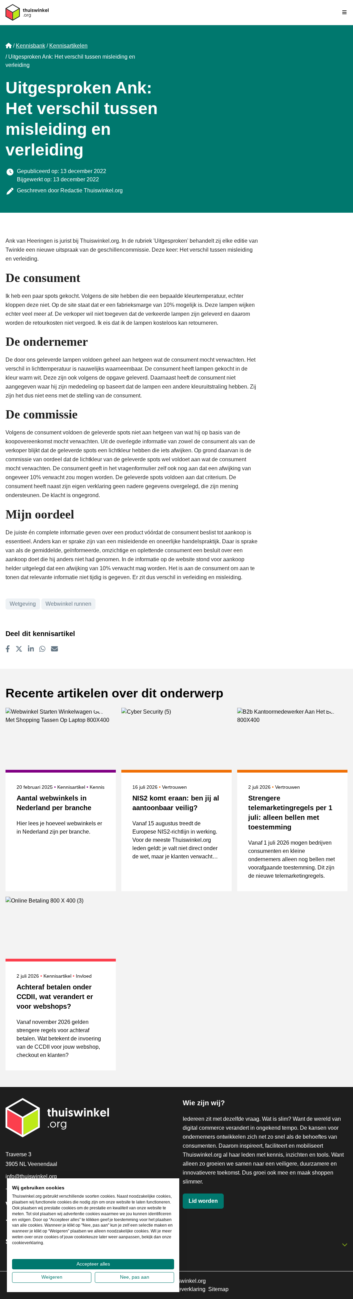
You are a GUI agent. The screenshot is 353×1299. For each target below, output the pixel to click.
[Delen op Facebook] (8, 648)
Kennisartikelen (68, 46)
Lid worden (203, 1201)
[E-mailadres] (54, 648)
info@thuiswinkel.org (31, 1176)
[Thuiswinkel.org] (27, 12)
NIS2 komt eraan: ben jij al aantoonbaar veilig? (175, 803)
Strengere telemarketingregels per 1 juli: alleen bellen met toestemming (290, 812)
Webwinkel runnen (68, 604)
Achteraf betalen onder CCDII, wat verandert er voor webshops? (55, 996)
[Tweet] (19, 648)
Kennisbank (30, 46)
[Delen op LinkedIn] (31, 648)
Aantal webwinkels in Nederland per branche (54, 803)
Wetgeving (23, 604)
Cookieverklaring (184, 1289)
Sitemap (218, 1289)
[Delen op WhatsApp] (42, 648)
